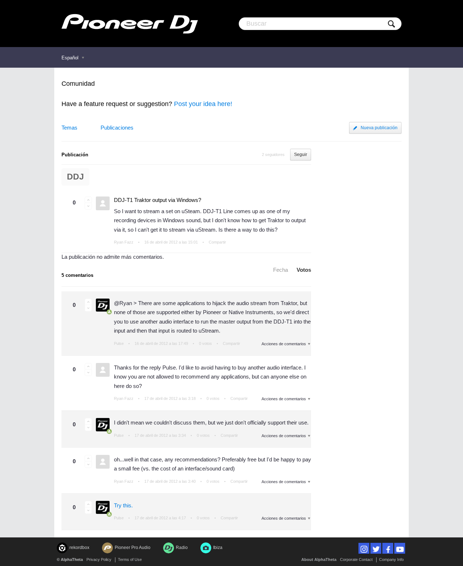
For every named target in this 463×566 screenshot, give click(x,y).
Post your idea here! (203, 103)
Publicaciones (117, 127)
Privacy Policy (98, 559)
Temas (69, 127)
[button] (88, 200)
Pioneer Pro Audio (132, 547)
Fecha (280, 270)
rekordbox (79, 547)
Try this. (123, 505)
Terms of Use (130, 559)
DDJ (75, 176)
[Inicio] (129, 23)
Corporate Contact (356, 559)
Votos (304, 270)
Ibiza (217, 547)
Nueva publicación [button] (379, 127)
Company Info (391, 559)
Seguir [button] (300, 154)
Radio (182, 547)
